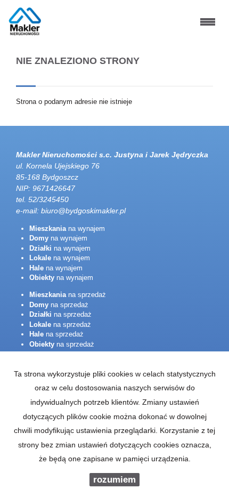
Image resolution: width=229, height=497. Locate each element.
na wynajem (67, 229)
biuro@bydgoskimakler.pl (83, 210)
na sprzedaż (67, 295)
